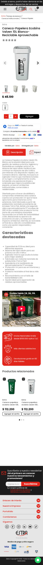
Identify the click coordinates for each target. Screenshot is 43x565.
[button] (5, 9)
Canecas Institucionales (10, 18)
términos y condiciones (20, 492)
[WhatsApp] (38, 560)
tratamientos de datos (20, 490)
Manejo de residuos (14, 16)
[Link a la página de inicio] (4, 16)
